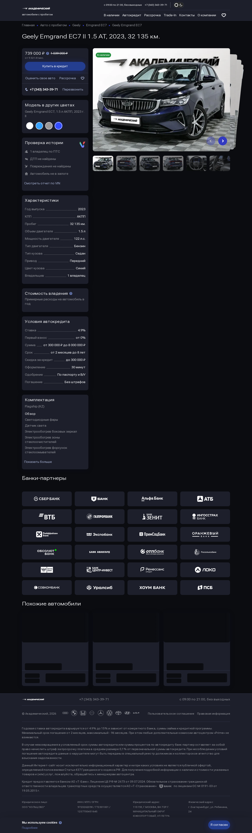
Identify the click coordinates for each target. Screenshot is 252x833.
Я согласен (219, 825)
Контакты (187, 15)
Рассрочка (152, 15)
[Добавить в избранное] (82, 78)
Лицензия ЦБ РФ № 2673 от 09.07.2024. (118, 781)
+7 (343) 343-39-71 (156, 5)
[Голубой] (39, 125)
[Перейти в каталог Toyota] (118, 713)
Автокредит (131, 15)
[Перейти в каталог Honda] (83, 713)
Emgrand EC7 (96, 25)
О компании (207, 15)
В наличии (111, 15)
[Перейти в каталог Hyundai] (127, 713)
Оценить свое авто (40, 78)
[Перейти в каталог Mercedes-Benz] (101, 713)
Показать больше (38, 462)
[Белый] (29, 125)
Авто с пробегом (53, 25)
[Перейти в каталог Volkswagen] (110, 713)
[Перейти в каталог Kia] (136, 713)
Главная (28, 25)
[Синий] (58, 125)
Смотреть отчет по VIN (42, 183)
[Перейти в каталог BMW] (74, 713)
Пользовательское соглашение (171, 713)
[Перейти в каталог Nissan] (92, 713)
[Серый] (49, 125)
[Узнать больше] (47, 53)
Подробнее (30, 827)
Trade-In (170, 15)
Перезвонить (73, 89)
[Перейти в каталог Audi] (65, 713)
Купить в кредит (55, 66)
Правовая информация (213, 713)
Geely (76, 25)
